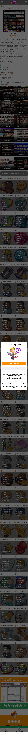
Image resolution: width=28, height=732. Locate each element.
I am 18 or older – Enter (14, 363)
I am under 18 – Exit (14, 368)
